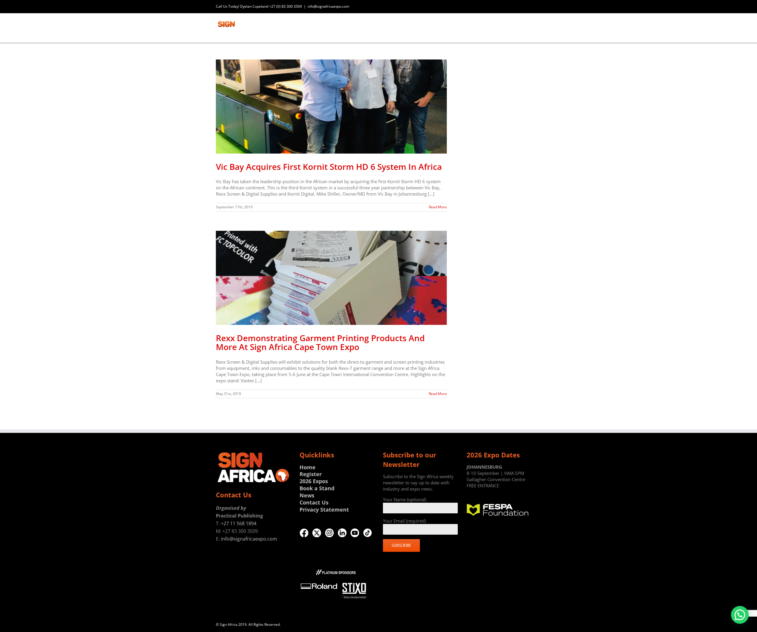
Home (308, 467)
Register (311, 474)
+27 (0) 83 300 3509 (285, 6)
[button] (740, 615)
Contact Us (314, 502)
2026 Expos (314, 481)
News (307, 495)
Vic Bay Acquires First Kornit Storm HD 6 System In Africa (329, 166)
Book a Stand (317, 488)
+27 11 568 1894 (238, 523)
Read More (438, 206)
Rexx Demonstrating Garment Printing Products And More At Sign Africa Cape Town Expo (320, 342)
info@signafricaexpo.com (328, 6)
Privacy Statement (324, 509)
